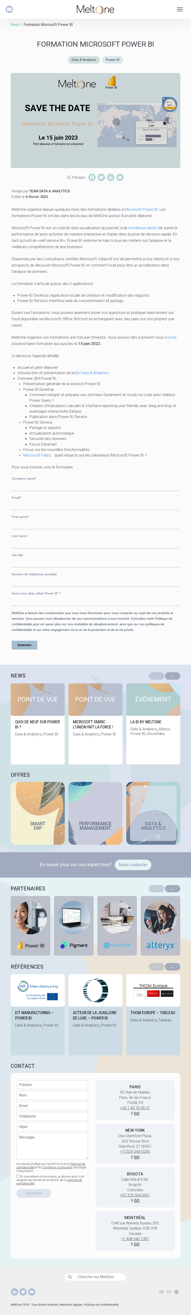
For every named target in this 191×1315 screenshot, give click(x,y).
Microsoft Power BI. (142, 209)
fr (176, 1292)
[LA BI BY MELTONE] (153, 724)
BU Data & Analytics (92, 372)
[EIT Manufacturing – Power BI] (38, 1014)
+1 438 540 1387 (135, 1239)
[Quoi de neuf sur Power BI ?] (38, 724)
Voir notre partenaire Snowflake (117, 926)
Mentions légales (71, 1304)
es (169, 1292)
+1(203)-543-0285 (135, 1151)
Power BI (112, 60)
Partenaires (28, 888)
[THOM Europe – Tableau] (153, 1014)
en (162, 1292)
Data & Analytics (84, 60)
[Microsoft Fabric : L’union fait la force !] (95, 724)
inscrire (170, 337)
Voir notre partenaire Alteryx (160, 926)
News (15, 24)
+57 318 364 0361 (135, 1195)
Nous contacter (133, 864)
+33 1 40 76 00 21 (135, 1108)
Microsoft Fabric (37, 455)
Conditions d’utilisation (57, 1167)
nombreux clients (143, 227)
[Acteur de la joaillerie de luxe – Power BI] (95, 1014)
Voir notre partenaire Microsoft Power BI (30, 926)
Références (27, 966)
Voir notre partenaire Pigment (74, 926)
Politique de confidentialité (101, 1304)
